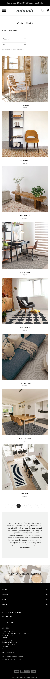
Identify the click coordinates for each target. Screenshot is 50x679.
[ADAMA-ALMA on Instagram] (11, 617)
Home (5, 30)
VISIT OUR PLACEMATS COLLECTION (25, 574)
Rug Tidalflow (25, 438)
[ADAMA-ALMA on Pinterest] (8, 617)
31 (37, 506)
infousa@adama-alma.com (13, 656)
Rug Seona (25, 105)
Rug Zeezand (25, 328)
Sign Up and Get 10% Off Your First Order (25, 3)
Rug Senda (25, 494)
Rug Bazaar (25, 216)
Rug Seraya (25, 160)
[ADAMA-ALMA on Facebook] (4, 617)
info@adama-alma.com (11, 659)
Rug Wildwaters (25, 383)
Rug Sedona (25, 272)
